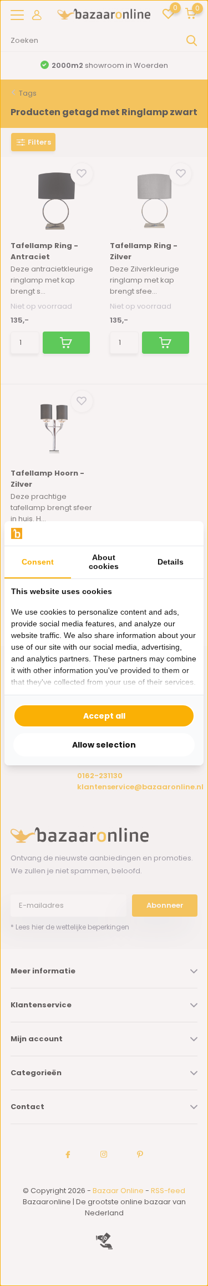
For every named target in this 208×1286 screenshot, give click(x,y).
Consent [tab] (38, 561)
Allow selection (104, 744)
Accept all (104, 715)
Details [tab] (171, 561)
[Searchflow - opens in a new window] (183, 533)
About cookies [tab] (104, 562)
